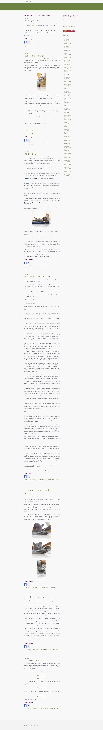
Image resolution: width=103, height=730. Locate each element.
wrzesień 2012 (67, 102)
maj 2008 (66, 175)
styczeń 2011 (66, 130)
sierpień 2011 (66, 120)
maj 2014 (66, 74)
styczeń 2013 (66, 96)
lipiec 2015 (66, 58)
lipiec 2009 (66, 156)
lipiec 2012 (66, 105)
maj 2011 (66, 125)
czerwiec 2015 (67, 60)
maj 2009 (66, 158)
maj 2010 (66, 142)
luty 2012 (66, 112)
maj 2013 (66, 91)
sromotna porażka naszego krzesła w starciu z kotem (42, 600)
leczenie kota (55, 265)
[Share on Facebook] (25, 42)
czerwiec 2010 (67, 140)
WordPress (30, 725)
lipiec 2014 (66, 71)
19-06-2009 (27, 274)
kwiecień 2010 (67, 143)
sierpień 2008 (66, 171)
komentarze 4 (35, 142)
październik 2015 (67, 54)
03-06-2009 (27, 658)
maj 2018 (66, 39)
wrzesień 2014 (67, 68)
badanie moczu (45, 479)
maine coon (52, 142)
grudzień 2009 (67, 149)
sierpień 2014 (66, 70)
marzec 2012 (66, 111)
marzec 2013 (66, 94)
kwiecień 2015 (67, 61)
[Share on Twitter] (28, 42)
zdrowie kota (26, 267)
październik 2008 (67, 168)
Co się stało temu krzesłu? (35, 597)
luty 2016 (66, 53)
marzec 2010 (66, 144)
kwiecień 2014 (67, 75)
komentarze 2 (35, 587)
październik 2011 (67, 118)
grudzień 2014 (67, 64)
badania (40, 479)
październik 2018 (67, 37)
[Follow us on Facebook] (64, 21)
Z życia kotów (27, 142)
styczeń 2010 (66, 147)
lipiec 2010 (66, 139)
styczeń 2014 (66, 80)
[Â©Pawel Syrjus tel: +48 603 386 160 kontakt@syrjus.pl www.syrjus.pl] (41, 83)
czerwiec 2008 (67, 174)
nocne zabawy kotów (51, 649)
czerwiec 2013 (67, 89)
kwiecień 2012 (67, 109)
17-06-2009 (27, 488)
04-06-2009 (27, 594)
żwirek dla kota (40, 480)
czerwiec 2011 (67, 123)
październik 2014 (67, 67)
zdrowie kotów (49, 44)
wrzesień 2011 (67, 119)
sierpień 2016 (66, 49)
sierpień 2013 (66, 87)
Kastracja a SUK (30, 153)
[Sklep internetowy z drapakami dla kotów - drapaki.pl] (71, 31)
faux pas (28, 517)
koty (45, 44)
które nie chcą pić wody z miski (30, 25)
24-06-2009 (27, 53)
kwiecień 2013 (67, 92)
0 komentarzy (32, 44)
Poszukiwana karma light (34, 55)
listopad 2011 (66, 116)
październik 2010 (67, 134)
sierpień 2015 (66, 57)
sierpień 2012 (66, 103)
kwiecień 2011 (67, 126)
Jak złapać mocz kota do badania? (38, 276)
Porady (26, 44)
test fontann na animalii (53, 32)
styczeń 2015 (66, 63)
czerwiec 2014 (67, 73)
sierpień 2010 (66, 137)
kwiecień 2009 (67, 160)
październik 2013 (67, 84)
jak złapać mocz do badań (45, 60)
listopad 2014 (66, 65)
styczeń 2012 (66, 113)
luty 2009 (66, 163)
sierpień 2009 (66, 154)
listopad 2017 (66, 42)
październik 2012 (67, 101)
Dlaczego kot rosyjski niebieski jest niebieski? (38, 491)
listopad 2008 (66, 167)
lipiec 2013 (66, 88)
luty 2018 (66, 40)
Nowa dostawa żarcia (28, 126)
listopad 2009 (66, 150)
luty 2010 (66, 146)
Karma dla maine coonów (29, 133)
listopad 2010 (66, 133)
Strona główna (28, 1)
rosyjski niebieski (45, 587)
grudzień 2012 (67, 98)
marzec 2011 (66, 127)
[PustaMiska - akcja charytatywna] (71, 26)
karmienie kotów (42, 44)
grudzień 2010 (67, 132)
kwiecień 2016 (67, 50)
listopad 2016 (66, 47)
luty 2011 (66, 129)
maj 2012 (66, 108)
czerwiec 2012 (67, 106)
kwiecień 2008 (67, 177)
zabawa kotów (30, 650)
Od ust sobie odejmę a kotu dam (31, 130)
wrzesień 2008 (67, 170)
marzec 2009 (66, 161)
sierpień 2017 (66, 43)
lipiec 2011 (66, 122)
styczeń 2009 (66, 164)
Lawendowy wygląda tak (46, 517)
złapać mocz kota (34, 480)
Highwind (36, 725)
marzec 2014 (66, 77)
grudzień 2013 (67, 81)
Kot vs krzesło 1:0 (31, 660)
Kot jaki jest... (27, 587)
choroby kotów (41, 265)
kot (54, 479)
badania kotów (34, 157)
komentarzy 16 (33, 479)
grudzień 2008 (67, 165)
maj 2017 (66, 46)
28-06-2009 (27, 18)
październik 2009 (67, 151)
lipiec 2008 (66, 172)
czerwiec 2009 (67, 157)
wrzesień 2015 (67, 56)
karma (42, 142)
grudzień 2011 (67, 115)
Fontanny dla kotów (32, 20)
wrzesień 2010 (67, 136)
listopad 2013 (66, 82)
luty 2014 (66, 78)
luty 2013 (66, 95)
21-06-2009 (27, 151)
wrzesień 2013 (67, 85)
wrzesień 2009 (67, 153)
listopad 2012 (66, 99)
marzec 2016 (66, 51)
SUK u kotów (30, 62)
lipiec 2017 (66, 44)
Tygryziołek (26, 46)
